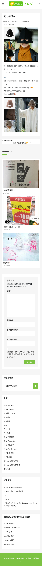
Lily (5, 495)
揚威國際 (6, 263)
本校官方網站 (9, 523)
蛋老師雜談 (25, 21)
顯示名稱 (11, 320)
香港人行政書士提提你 (12, 465)
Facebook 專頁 (9, 540)
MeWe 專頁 (8, 532)
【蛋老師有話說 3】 (9, 190)
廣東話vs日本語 (9, 413)
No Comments (10, 24)
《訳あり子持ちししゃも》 (12, 227)
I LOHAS (7, 499)
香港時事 (7, 469)
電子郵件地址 (12, 330)
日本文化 (7, 429)
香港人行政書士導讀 (11, 461)
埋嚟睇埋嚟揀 (9, 409)
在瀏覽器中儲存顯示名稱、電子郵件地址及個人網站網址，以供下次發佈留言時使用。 (20, 354)
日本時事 (7, 433)
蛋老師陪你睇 (9, 453)
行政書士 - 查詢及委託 (12, 527)
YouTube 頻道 (9, 536)
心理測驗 (7, 417)
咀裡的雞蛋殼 (9, 405)
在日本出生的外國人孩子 (13, 487)
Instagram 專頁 (9, 544)
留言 (9, 291)
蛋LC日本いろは (10, 441)
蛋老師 (7, 21)
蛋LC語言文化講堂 (10, 449)
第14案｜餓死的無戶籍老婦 (13, 491)
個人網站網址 (12, 339)
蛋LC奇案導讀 (9, 437)
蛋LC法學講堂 (9, 445)
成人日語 (7, 421)
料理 (5, 425)
